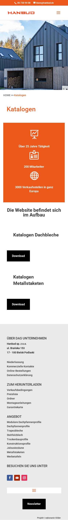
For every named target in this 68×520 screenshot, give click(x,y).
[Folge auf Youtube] (17, 478)
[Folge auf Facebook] (10, 478)
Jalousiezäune (15, 447)
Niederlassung (15, 362)
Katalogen (20, 95)
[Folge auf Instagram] (24, 478)
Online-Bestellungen (19, 370)
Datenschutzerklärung (19, 375)
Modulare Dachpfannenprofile (24, 422)
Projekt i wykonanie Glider (49, 518)
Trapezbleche (15, 430)
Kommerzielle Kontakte (20, 366)
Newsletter (34, 503)
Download (18, 256)
